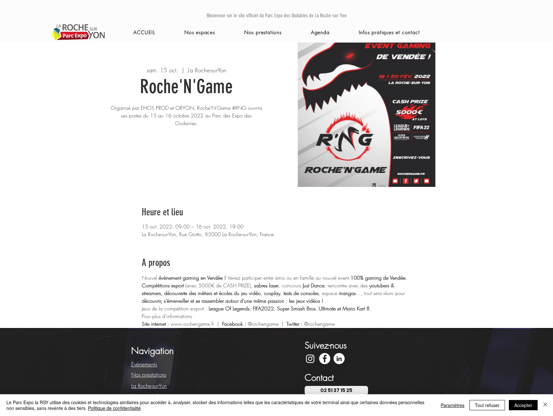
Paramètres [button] (452, 405)
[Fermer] (545, 405)
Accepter (523, 405)
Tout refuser (487, 405)
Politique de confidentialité (114, 408)
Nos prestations (148, 374)
